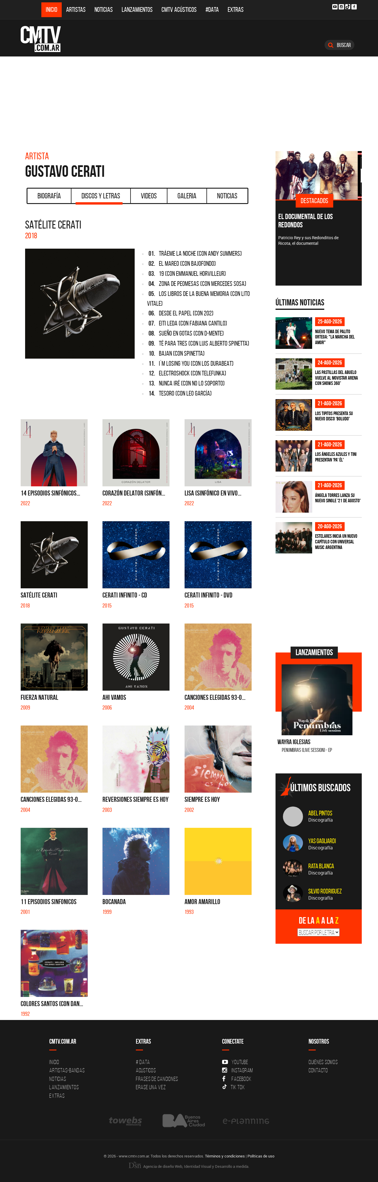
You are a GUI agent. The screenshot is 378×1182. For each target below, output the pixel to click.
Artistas (76, 9)
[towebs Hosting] (126, 1121)
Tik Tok (238, 1087)
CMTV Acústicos (179, 9)
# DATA (143, 1062)
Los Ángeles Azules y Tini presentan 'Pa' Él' (335, 456)
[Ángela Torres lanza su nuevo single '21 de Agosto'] (294, 497)
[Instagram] (341, 6)
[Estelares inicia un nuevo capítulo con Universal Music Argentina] (294, 538)
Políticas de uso (260, 1156)
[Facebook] (354, 6)
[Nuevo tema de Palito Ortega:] (294, 333)
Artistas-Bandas (66, 1070)
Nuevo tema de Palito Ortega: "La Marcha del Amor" (335, 337)
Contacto (318, 1070)
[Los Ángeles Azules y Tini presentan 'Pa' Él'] (294, 456)
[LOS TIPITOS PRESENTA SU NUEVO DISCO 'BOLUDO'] (294, 415)
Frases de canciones (157, 1079)
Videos (149, 196)
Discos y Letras (101, 196)
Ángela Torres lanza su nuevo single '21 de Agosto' (338, 498)
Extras (236, 9)
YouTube (240, 1062)
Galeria (186, 196)
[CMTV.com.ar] (45, 39)
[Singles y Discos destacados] (319, 175)
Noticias (103, 9)
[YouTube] (335, 6)
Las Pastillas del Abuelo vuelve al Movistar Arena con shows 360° (336, 378)
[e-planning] (246, 1121)
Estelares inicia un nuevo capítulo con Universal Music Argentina (336, 541)
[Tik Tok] (347, 6)
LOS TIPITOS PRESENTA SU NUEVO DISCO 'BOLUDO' (334, 416)
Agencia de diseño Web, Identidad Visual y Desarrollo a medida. (195, 1166)
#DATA (212, 9)
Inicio (51, 9)
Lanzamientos (137, 9)
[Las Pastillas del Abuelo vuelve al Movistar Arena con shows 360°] (294, 374)
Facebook (241, 1079)
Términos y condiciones (225, 1156)
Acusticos (146, 1070)
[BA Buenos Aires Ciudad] (183, 1121)
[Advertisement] (189, 100)
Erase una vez (151, 1087)
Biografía (49, 196)
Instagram (242, 1070)
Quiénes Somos (323, 1062)
